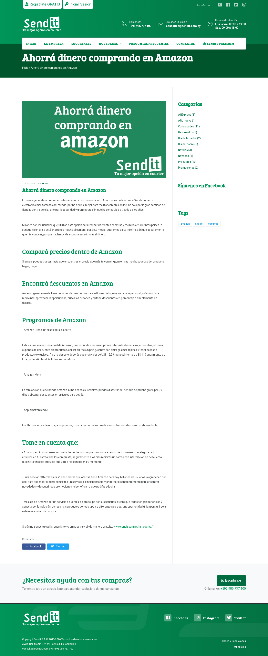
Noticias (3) (185, 150)
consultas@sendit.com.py (183, 26)
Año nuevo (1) (187, 121)
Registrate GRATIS (44, 4)
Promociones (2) (188, 168)
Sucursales (81, 43)
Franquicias (239, 647)
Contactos (185, 43)
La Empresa (54, 43)
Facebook (36, 546)
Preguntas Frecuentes (149, 43)
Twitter (60, 546)
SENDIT (45, 183)
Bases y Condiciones (234, 641)
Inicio (31, 43)
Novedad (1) (185, 156)
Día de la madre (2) (189, 138)
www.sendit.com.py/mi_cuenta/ (133, 527)
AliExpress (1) (186, 115)
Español (201, 5)
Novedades (108, 43)
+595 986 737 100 (140, 26)
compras (213, 224)
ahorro (199, 224)
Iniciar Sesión (79, 4)
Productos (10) (187, 162)
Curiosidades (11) (189, 126)
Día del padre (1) (188, 144)
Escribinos (233, 580)
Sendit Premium (220, 43)
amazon (185, 224)
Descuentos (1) (187, 132)
